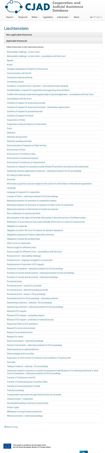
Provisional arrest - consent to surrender (24, 286)
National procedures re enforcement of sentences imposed (32, 209)
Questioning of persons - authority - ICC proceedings (29, 303)
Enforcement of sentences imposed (22, 158)
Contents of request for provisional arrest (25, 111)
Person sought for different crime (21, 247)
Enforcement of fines (16, 150)
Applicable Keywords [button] (16, 41)
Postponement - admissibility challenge (24, 256)
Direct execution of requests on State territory (26, 145)
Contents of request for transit (20, 116)
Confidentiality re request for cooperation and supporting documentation (38, 90)
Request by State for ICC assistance (22, 324)
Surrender (11, 362)
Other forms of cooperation (19, 243)
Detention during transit (17, 137)
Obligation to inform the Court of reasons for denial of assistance (35, 230)
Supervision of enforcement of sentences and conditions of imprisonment (39, 358)
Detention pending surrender (19, 141)
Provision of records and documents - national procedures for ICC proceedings (40, 273)
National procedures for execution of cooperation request (31, 201)
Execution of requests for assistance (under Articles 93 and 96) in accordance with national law (48, 167)
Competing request (15, 82)
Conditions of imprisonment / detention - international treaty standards (37, 86)
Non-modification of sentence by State (23, 213)
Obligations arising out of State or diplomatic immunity (30, 235)
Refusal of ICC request (16, 311)
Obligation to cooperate (17, 226)
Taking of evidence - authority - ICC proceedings (27, 366)
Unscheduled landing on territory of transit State (27, 403)
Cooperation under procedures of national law (26, 124)
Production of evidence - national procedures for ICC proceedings (35, 269)
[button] (10, 17)
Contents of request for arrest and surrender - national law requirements (38, 107)
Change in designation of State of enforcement (27, 69)
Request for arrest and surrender (21, 328)
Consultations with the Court (19, 99)
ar (101, 17)
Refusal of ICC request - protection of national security (30, 320)
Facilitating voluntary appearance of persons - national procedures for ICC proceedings (44, 171)
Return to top (12, 427)
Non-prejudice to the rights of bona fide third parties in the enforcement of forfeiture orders (46, 218)
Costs (9, 128)
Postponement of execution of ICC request (25, 264)
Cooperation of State (16, 120)
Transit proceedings (15, 390)
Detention (11, 133)
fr (94, 17)
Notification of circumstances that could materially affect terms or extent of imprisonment (46, 222)
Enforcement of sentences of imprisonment (26, 162)
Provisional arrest (14, 281)
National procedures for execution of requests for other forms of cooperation (40, 205)
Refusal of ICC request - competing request (25, 315)
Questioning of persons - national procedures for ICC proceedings (35, 307)
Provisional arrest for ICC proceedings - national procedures (32, 298)
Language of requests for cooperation (23, 192)
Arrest (9, 65)
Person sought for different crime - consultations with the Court (34, 252)
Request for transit (15, 337)
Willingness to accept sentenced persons (24, 412)
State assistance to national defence (23, 349)
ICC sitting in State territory (18, 175)
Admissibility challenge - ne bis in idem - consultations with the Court (36, 56)
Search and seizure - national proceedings (25, 341)
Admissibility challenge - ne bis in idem (23, 52)
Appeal (10, 60)
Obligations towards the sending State (23, 239)
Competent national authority (19, 77)
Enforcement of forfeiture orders (21, 154)
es (98, 17)
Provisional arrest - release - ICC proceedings (26, 294)
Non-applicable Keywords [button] (19, 34)
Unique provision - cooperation (20, 399)
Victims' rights (13, 407)
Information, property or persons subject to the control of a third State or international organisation (49, 184)
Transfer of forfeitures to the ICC (21, 378)
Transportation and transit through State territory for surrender (34, 395)
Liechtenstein (16, 28)
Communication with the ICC (19, 73)
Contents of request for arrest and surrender (26, 103)
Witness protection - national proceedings (25, 416)
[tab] (53, 34)
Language (11, 188)
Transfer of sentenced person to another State (27, 382)
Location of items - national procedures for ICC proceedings (32, 196)
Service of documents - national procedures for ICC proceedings (34, 345)
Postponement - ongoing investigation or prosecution (30, 260)
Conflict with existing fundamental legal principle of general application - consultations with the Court (50, 94)
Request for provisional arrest (20, 332)
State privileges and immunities (20, 354)
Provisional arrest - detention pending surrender (27, 290)
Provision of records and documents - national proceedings (32, 277)
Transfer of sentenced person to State (23, 386)
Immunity (11, 179)
